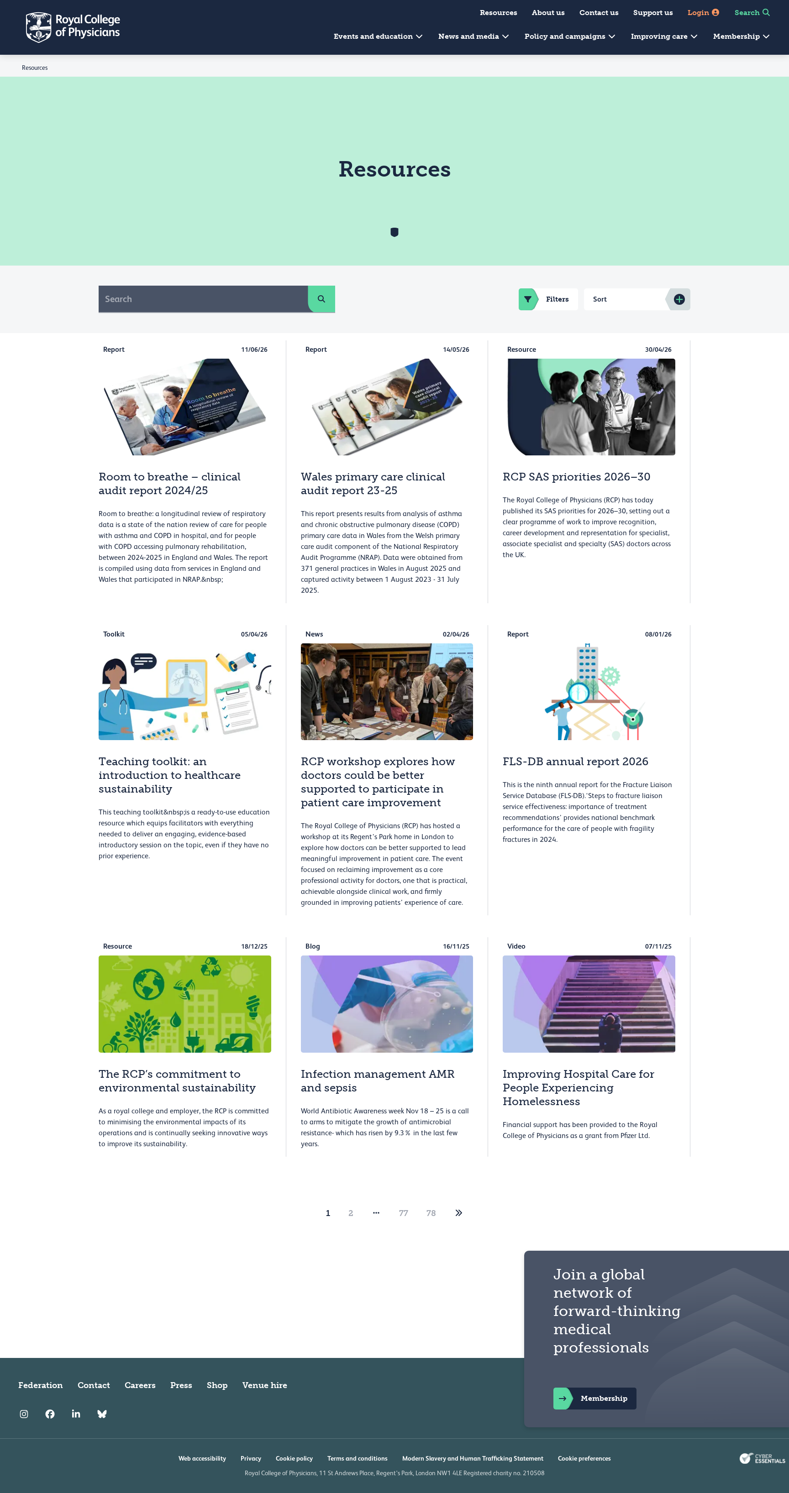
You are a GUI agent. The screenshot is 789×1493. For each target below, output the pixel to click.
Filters (557, 299)
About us (548, 12)
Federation (40, 1385)
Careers (140, 1385)
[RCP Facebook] (50, 1414)
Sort (600, 299)
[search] (321, 299)
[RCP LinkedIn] (76, 1414)
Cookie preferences (584, 1458)
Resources (498, 12)
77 (403, 1213)
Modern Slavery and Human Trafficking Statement (472, 1458)
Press (181, 1385)
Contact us (599, 12)
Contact (94, 1385)
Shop (217, 1385)
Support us (653, 12)
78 (431, 1213)
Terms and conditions (357, 1458)
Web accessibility (202, 1458)
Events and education (374, 36)
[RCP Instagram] (24, 1414)
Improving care (660, 36)
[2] (458, 1213)
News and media (469, 36)
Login (699, 12)
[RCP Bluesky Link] (102, 1414)
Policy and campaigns (566, 36)
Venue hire (264, 1385)
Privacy (251, 1458)
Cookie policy (294, 1458)
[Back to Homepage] (66, 27)
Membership (737, 36)
